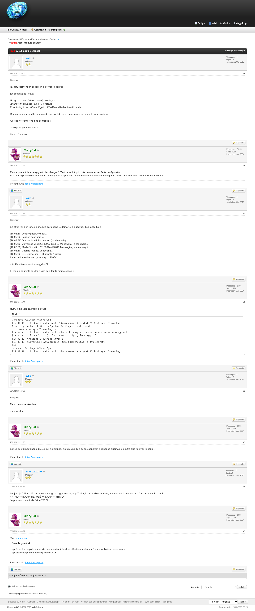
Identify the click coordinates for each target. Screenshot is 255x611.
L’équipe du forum (16, 602)
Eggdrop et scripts (39, 39)
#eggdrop (241, 23)
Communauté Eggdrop (18, 39)
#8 (244, 531)
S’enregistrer (55, 29)
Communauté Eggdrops (48, 602)
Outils (226, 23)
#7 (244, 487)
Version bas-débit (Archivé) (94, 602)
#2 (244, 165)
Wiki (214, 23)
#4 (244, 302)
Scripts (201, 23)
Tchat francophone (34, 183)
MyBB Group (37, 607)
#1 (244, 73)
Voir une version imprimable (23, 586)
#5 (244, 391)
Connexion (40, 29)
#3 (244, 213)
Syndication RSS (153, 602)
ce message (21, 538)
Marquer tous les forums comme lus (125, 602)
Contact (31, 602)
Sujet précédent (19, 575)
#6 (244, 442)
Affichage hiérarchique (234, 51)
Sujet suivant (37, 575)
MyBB (16, 607)
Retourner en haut (70, 602)
